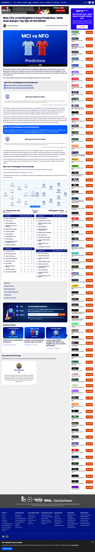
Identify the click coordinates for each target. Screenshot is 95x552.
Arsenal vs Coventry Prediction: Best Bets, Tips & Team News (34, 341)
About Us (3, 515)
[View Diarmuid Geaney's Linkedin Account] (19, 372)
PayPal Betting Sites (71, 520)
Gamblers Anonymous (74, 504)
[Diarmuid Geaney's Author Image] (19, 366)
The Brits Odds (57, 523)
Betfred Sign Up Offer (85, 522)
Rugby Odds (30, 523)
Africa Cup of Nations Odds (20, 518)
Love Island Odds (57, 518)
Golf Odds (30, 522)
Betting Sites (36, 2)
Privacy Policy (4, 520)
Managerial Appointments (46, 522)
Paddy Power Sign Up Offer (86, 515)
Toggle (89, 2)
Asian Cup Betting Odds (20, 522)
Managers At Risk (44, 518)
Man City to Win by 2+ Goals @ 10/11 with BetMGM (19, 85)
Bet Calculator (56, 2)
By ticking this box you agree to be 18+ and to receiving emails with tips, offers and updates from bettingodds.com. (47, 318)
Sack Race (48, 2)
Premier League (18, 515)
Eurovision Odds (57, 520)
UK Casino (63, 2)
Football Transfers (18, 527)
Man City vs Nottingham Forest (32, 132)
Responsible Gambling (6, 525)
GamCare (62, 504)
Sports (42, 2)
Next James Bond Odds (59, 525)
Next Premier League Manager (47, 516)
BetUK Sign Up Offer (84, 520)
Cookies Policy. (75, 545)
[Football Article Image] (13, 333)
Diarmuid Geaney (13, 25)
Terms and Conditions (6, 527)
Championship (18, 516)
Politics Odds (56, 516)
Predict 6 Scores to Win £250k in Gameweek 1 (13, 341)
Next (66, 335)
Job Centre (43, 523)
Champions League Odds (20, 520)
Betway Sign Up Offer (85, 525)
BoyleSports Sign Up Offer (85, 523)
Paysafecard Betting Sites (73, 523)
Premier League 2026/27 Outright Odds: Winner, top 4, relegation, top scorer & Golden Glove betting (56, 342)
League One (17, 523)
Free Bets (24, 2)
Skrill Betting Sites (71, 525)
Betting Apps (70, 516)
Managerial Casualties (45, 520)
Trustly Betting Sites (71, 518)
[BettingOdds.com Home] (7, 2)
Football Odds (31, 515)
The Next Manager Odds (46, 515)
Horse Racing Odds (32, 520)
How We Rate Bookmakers (7, 523)
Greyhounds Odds (32, 516)
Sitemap (3, 530)
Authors (3, 516)
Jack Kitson (7, 345)
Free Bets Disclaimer (6, 529)
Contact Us (4, 518)
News (30, 2)
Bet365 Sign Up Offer (84, 516)
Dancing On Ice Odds (58, 522)
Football (19, 2)
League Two (17, 525)
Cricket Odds (30, 518)
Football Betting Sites (72, 527)
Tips (14, 2)
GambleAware (67, 504)
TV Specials (56, 515)
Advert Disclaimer (90, 7)
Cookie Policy (4, 522)
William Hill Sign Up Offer (85, 518)
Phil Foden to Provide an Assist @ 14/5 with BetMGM (20, 88)
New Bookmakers (71, 522)
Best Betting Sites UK (71, 515)
